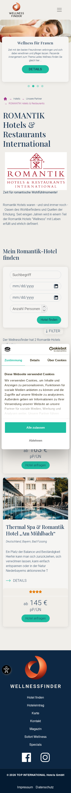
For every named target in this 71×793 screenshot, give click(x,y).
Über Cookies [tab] (57, 360)
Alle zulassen (35, 427)
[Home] (16, 10)
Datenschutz (45, 787)
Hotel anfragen (35, 465)
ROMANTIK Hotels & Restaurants (27, 103)
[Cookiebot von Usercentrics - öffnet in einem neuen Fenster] (50, 349)
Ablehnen (35, 440)
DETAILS (35, 69)
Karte (35, 713)
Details (20, 581)
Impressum (25, 787)
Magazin (36, 728)
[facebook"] (26, 757)
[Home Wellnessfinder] (35, 672)
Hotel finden (49, 320)
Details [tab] (35, 360)
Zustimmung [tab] (13, 360)
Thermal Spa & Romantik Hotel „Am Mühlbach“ (35, 530)
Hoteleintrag (35, 705)
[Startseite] (5, 98)
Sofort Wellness (35, 736)
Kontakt (35, 721)
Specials (35, 744)
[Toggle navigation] (59, 10)
